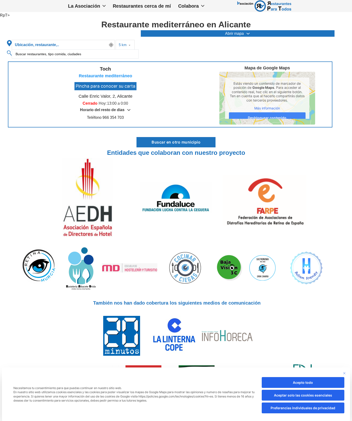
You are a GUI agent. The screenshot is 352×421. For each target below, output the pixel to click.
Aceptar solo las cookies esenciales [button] (303, 395)
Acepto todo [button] (303, 382)
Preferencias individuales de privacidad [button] (303, 408)
